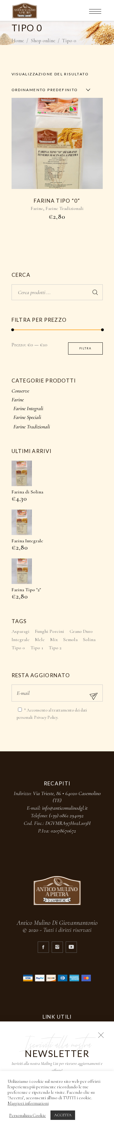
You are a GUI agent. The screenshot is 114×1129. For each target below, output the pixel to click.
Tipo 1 (36, 648)
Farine (37, 208)
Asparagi (20, 631)
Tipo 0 (18, 648)
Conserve (20, 390)
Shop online (43, 40)
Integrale (20, 640)
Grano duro (81, 631)
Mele (40, 640)
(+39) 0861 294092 (66, 815)
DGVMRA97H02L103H (68, 823)
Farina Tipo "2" (26, 590)
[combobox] (49, 90)
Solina (89, 640)
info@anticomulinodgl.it (65, 808)
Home (18, 40)
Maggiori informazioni (28, 1103)
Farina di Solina (27, 492)
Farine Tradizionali (65, 208)
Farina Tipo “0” (57, 200)
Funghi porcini (49, 631)
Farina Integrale (27, 541)
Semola (70, 640)
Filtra (85, 348)
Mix (54, 640)
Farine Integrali (28, 408)
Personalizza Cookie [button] (27, 1115)
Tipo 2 (55, 648)
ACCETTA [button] (62, 1115)
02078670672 (63, 830)
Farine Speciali (27, 417)
